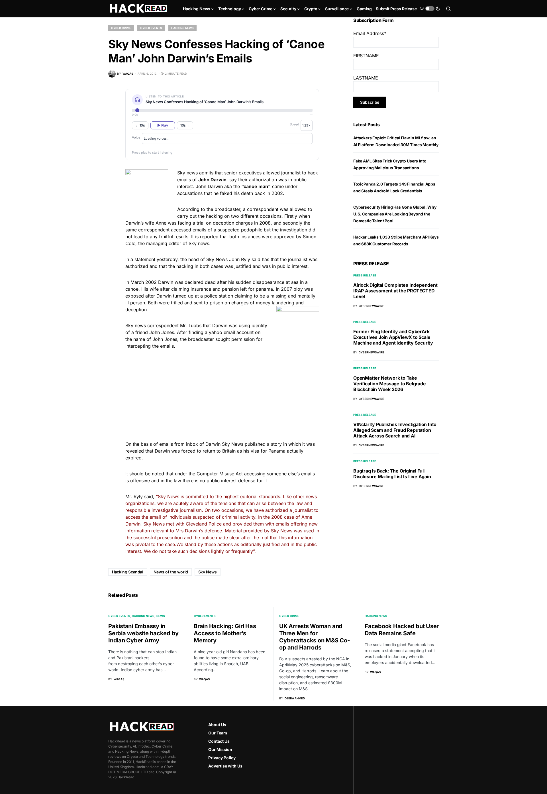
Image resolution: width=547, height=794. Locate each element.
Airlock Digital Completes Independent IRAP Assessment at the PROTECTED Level (395, 290)
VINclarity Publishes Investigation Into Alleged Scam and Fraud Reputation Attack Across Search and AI (394, 430)
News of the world (171, 571)
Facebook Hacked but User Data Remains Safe (402, 630)
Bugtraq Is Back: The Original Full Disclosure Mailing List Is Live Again (392, 473)
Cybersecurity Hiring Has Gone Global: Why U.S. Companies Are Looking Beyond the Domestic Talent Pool (394, 214)
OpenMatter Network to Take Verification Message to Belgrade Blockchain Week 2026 (389, 383)
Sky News (207, 571)
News (160, 616)
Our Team (217, 732)
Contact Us (219, 741)
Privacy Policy (222, 757)
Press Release (364, 275)
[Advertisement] (222, 394)
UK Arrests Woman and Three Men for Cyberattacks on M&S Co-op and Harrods (314, 637)
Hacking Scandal (127, 571)
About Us (217, 724)
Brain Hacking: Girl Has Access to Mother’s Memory (225, 633)
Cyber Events (151, 28)
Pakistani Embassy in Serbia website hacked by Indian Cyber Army (143, 633)
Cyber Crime (121, 28)
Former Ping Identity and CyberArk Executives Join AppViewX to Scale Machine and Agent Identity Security (393, 337)
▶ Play (162, 125)
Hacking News (182, 28)
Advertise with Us (225, 766)
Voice (136, 137)
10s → (185, 125)
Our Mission (220, 749)
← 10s (140, 125)
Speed (294, 124)
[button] (430, 8)
